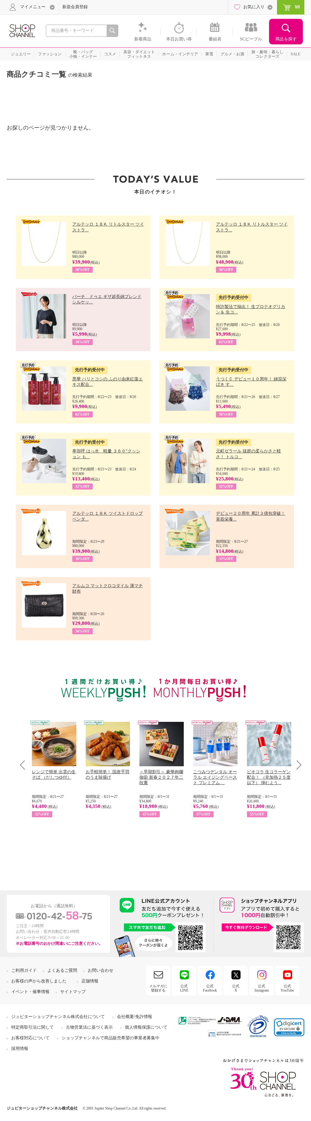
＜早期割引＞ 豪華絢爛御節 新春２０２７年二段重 (161, 777)
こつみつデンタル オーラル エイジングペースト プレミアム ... (215, 777)
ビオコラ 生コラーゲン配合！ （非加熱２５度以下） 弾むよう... (269, 777)
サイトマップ (73, 991)
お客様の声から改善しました (39, 981)
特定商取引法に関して (32, 1027)
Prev (25, 765)
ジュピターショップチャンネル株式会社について (58, 1016)
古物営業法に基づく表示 (89, 1027)
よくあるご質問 (62, 970)
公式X (235, 988)
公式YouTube (287, 988)
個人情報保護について (146, 1027)
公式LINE (184, 988)
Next (297, 765)
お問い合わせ (100, 970)
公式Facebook (210, 988)
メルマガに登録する (158, 988)
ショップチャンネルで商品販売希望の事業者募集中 (110, 1038)
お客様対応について (30, 1038)
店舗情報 (89, 981)
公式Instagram (262, 988)
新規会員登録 (75, 7)
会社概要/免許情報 (134, 1016)
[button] (289, 1027)
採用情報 (19, 1048)
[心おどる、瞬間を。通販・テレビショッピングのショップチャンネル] (22, 30)
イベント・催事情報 (30, 991)
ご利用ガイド (24, 970)
